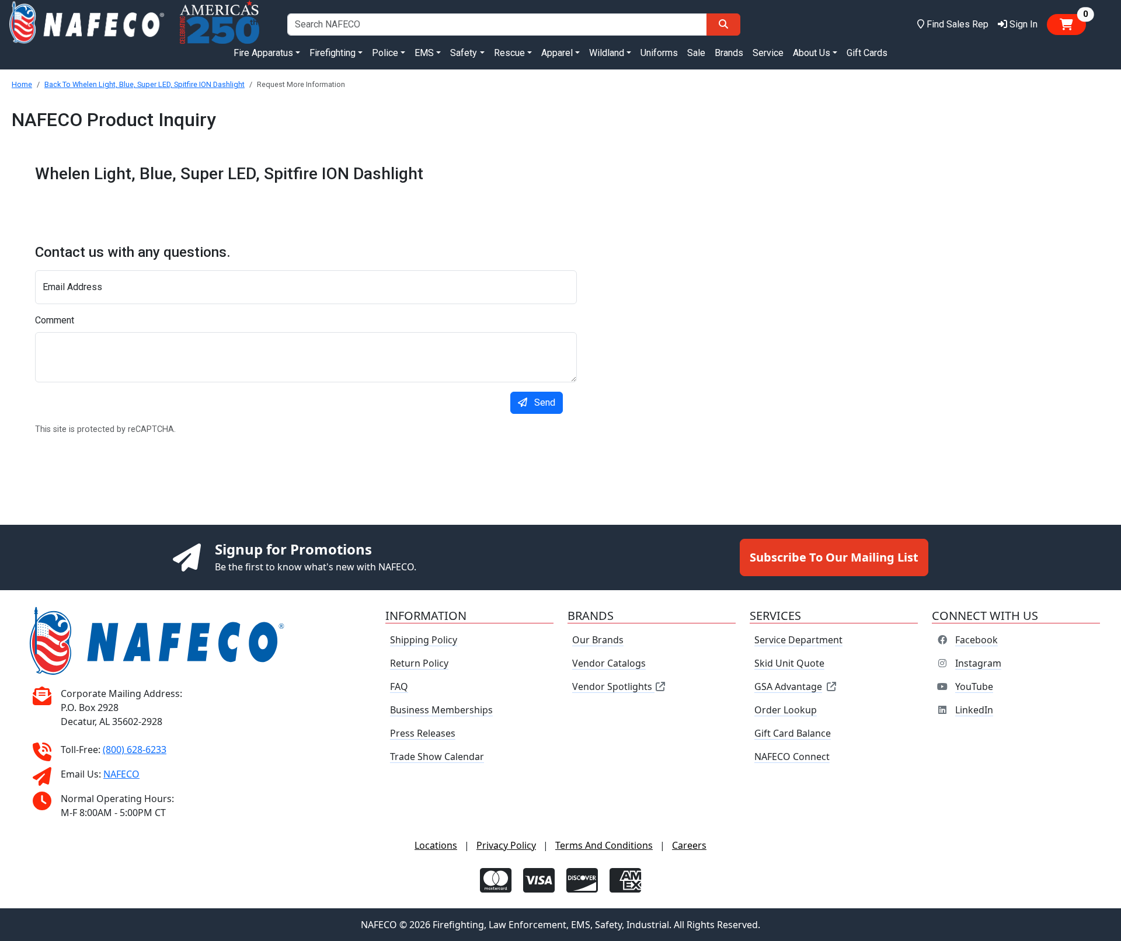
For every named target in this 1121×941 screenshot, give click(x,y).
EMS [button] (424, 52)
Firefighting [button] (332, 52)
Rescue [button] (509, 52)
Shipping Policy (423, 639)
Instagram (978, 663)
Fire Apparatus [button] (263, 52)
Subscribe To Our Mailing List (834, 557)
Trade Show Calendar (437, 756)
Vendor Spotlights (613, 686)
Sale (696, 52)
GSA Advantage (788, 686)
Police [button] (385, 52)
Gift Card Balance (792, 733)
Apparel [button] (557, 52)
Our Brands (598, 639)
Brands (729, 52)
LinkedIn (974, 709)
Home (22, 84)
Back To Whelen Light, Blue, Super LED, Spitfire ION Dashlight (144, 84)
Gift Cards (867, 52)
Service (768, 52)
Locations (436, 845)
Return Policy (419, 663)
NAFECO (121, 774)
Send (544, 402)
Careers (689, 845)
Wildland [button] (606, 52)
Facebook (976, 639)
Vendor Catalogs (609, 663)
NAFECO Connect (792, 756)
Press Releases (422, 733)
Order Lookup (785, 709)
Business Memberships (441, 709)
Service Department (798, 639)
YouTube (974, 686)
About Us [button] (811, 52)
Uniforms (659, 52)
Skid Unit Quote (789, 663)
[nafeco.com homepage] (86, 24)
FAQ (399, 686)
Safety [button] (463, 52)
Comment (54, 320)
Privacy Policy (506, 845)
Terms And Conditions (604, 845)
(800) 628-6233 (134, 749)
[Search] (723, 24)
